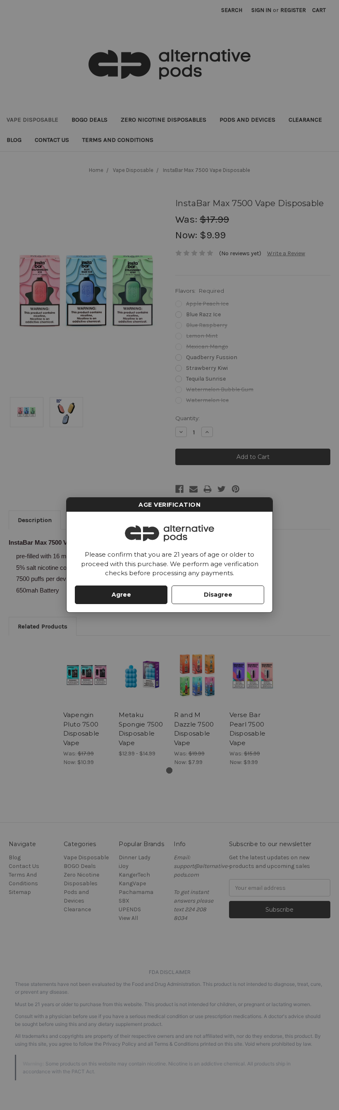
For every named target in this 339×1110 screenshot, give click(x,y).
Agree (121, 594)
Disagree (218, 594)
